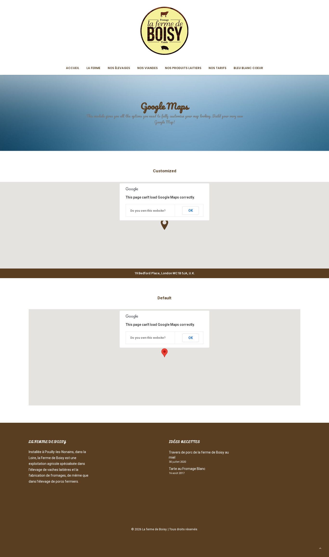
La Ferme (93, 68)
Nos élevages (119, 68)
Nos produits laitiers (183, 68)
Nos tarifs (217, 68)
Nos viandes (147, 68)
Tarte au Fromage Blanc (187, 469)
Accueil (72, 68)
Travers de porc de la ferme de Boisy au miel (199, 454)
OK (190, 210)
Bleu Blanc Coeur (248, 68)
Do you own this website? (147, 210)
